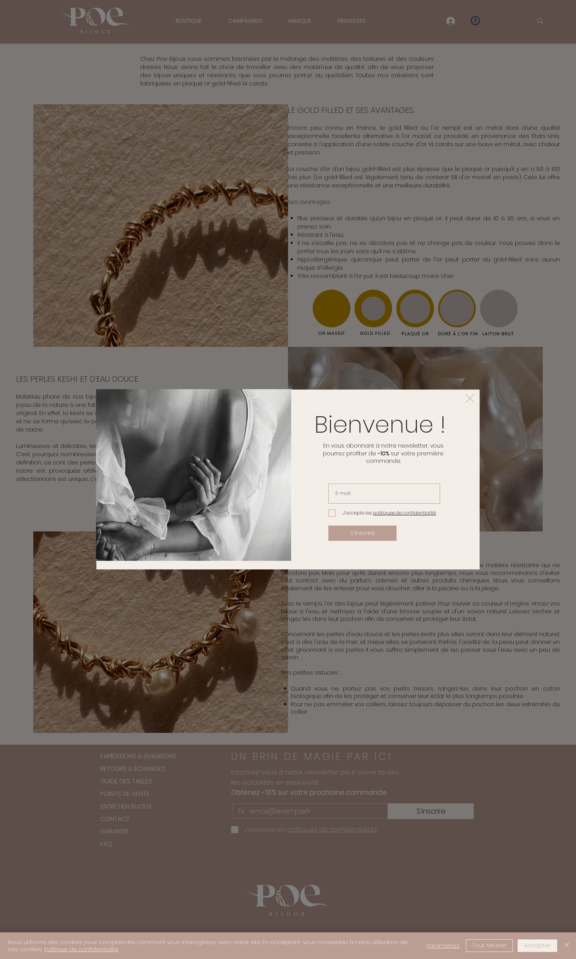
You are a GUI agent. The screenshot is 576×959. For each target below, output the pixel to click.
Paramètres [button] (443, 946)
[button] (470, 398)
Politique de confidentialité (81, 949)
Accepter (537, 945)
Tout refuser (489, 945)
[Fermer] (566, 946)
